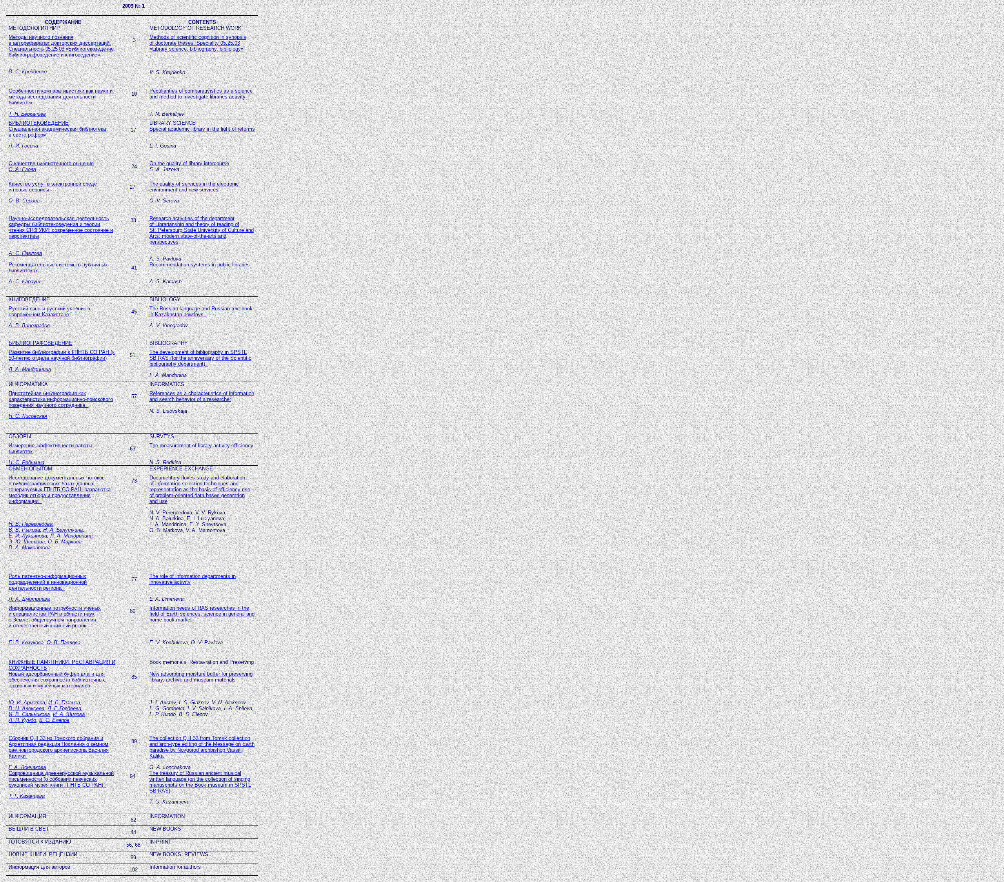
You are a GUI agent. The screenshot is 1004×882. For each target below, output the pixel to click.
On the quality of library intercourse (189, 163)
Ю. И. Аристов (27, 702)
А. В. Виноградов (29, 325)
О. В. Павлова (63, 642)
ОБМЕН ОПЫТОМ (30, 469)
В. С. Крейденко (28, 72)
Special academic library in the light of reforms (202, 129)
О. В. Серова (24, 201)
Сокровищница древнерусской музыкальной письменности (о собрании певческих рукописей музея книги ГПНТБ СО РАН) (61, 779)
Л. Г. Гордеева (64, 708)
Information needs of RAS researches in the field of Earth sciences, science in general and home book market (202, 614)
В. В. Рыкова (24, 530)
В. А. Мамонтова (30, 547)
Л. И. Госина (23, 146)
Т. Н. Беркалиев (27, 114)
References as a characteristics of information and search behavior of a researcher (201, 396)
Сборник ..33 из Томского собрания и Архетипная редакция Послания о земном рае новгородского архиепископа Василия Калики (59, 747)
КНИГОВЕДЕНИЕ (29, 300)
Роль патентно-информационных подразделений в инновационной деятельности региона (48, 582)
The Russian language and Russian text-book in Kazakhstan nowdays (201, 311)
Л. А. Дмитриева (29, 599)
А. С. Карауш (24, 281)
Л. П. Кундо (22, 720)
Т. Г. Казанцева (27, 796)
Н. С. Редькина (26, 462)
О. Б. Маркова (65, 542)
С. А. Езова (22, 169)
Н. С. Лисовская (28, 416)
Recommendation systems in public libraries (199, 265)
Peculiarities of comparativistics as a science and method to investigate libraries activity (201, 94)
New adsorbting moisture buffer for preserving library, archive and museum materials (201, 677)
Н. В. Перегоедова (31, 524)
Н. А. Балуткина (63, 530)
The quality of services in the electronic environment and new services (194, 187)
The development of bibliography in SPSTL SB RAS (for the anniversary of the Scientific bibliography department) (200, 358)
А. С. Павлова (25, 253)
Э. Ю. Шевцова (27, 542)
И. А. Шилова (69, 714)
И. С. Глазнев (64, 702)
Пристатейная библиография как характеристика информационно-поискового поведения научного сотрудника (61, 399)
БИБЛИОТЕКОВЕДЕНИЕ (39, 123)
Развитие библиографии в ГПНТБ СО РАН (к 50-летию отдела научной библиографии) (62, 355)
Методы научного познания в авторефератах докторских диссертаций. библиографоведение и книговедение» (62, 46)
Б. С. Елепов (54, 720)
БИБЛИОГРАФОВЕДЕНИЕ (40, 343)
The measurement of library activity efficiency (201, 445)
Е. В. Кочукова (26, 642)
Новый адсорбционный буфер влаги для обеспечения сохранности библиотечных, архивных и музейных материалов (58, 680)
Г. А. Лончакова (27, 767)
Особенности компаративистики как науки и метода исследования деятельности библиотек (61, 97)
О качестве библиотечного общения (51, 163)
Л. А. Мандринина (30, 369)
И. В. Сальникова (29, 714)
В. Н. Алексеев (26, 708)
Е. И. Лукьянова (28, 536)
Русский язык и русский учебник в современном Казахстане (49, 311)
